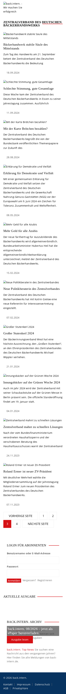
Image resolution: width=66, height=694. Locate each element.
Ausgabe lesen (20, 639)
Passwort (12, 566)
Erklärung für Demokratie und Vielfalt (28, 173)
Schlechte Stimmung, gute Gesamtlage (28, 88)
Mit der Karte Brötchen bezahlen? (25, 128)
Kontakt (7, 684)
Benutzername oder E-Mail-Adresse (29, 553)
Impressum (23, 684)
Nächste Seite (38, 524)
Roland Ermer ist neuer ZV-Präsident (27, 471)
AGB (5, 688)
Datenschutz (42, 684)
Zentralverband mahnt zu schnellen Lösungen (33, 427)
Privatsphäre (20, 688)
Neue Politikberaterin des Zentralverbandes (31, 289)
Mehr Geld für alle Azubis (20, 231)
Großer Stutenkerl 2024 (18, 333)
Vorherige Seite (20, 516)
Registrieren (44, 580)
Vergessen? (29, 580)
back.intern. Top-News (20, 649)
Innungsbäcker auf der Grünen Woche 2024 (31, 382)
